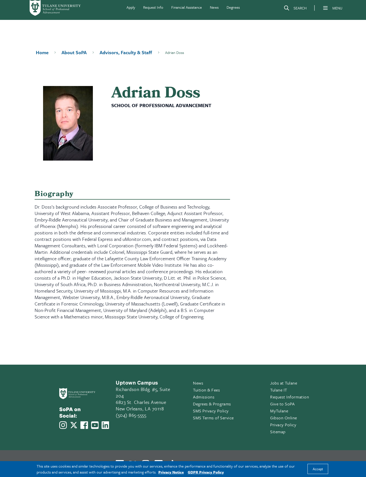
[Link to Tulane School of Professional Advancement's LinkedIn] (105, 425)
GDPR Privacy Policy (206, 472)
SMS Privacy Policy (211, 411)
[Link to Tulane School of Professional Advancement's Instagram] (63, 425)
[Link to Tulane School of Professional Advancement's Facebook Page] (84, 425)
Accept (318, 469)
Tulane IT (278, 390)
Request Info (153, 7)
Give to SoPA (282, 404)
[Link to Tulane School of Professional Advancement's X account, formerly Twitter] (73, 425)
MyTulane (279, 411)
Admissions (203, 397)
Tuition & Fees (206, 390)
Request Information (289, 397)
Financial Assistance (186, 7)
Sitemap (278, 432)
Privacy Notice (171, 472)
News (214, 7)
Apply (130, 7)
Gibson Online (283, 418)
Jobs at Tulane (283, 383)
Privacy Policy (283, 425)
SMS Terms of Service (213, 418)
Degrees (233, 7)
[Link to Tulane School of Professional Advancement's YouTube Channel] (95, 425)
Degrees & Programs (212, 404)
